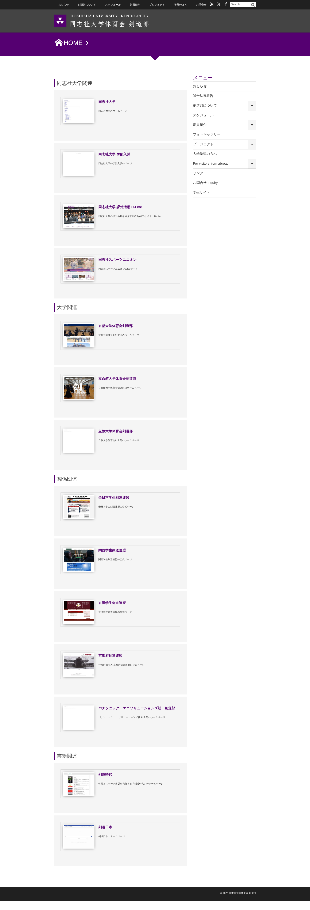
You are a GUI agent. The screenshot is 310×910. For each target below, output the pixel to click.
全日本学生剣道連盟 (113, 497)
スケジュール (113, 4)
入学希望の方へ (205, 154)
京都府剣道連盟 (110, 656)
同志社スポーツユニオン (117, 260)
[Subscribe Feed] (211, 4)
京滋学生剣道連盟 (112, 603)
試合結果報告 (203, 96)
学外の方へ (180, 4)
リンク (198, 173)
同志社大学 (107, 102)
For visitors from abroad (211, 163)
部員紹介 (135, 4)
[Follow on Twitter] (218, 4)
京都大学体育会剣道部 (115, 326)
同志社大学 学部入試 (114, 154)
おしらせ (63, 4)
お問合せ (201, 4)
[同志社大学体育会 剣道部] (101, 20)
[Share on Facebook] (226, 4)
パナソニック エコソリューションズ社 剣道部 (136, 708)
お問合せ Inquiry (205, 183)
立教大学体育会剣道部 (115, 431)
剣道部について (87, 4)
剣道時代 (105, 774)
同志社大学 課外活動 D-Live (120, 207)
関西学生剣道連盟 (112, 550)
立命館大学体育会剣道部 (117, 379)
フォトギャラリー (207, 134)
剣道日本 (105, 827)
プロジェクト (157, 4)
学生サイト (201, 192)
